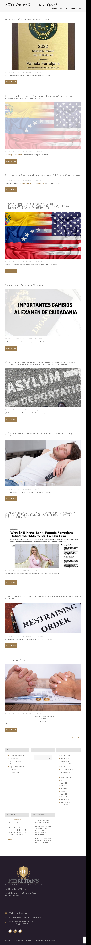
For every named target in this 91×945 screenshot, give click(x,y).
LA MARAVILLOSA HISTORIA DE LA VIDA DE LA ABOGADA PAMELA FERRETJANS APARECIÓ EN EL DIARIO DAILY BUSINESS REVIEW (40, 515)
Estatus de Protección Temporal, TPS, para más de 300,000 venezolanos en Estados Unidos (39, 97)
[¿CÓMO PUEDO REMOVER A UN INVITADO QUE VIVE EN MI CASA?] (39, 463)
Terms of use (37, 940)
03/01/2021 (38, 180)
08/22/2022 (38, 72)
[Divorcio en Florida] (39, 687)
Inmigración (14, 758)
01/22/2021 (38, 261)
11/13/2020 (38, 410)
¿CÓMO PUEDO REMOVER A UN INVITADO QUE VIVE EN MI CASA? (40, 435)
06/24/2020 (39, 713)
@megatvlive (40, 183)
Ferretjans (13, 72)
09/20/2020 (38, 570)
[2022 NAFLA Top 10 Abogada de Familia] (39, 46)
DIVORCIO (43, 719)
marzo (65, 758)
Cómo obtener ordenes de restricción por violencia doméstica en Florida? (43, 598)
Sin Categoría (14, 772)
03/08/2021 (38, 152)
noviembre (67, 764)
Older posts (75, 737)
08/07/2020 (39, 636)
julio (64, 791)
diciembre (66, 777)
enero (65, 761)
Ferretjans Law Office (14, 155)
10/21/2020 (38, 489)
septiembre (67, 769)
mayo (65, 783)
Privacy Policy (50, 940)
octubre (66, 767)
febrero (65, 802)
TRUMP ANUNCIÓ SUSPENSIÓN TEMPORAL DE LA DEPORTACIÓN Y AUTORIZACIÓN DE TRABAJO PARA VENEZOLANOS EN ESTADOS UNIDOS (37, 206)
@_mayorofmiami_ (26, 183)
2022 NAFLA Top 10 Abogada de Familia (27, 19)
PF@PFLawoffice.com (18, 913)
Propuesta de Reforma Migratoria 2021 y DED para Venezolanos (42, 175)
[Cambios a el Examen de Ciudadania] (39, 312)
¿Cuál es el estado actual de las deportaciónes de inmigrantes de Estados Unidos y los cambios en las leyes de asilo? (42, 363)
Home (54, 9)
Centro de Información (18, 756)
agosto (65, 756)
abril (64, 797)
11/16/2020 (38, 339)
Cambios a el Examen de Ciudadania (26, 285)
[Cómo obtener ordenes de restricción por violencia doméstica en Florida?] (39, 618)
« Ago (10, 839)
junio (65, 775)
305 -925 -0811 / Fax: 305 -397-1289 (25, 917)
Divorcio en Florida (17, 660)
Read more (11, 82)
